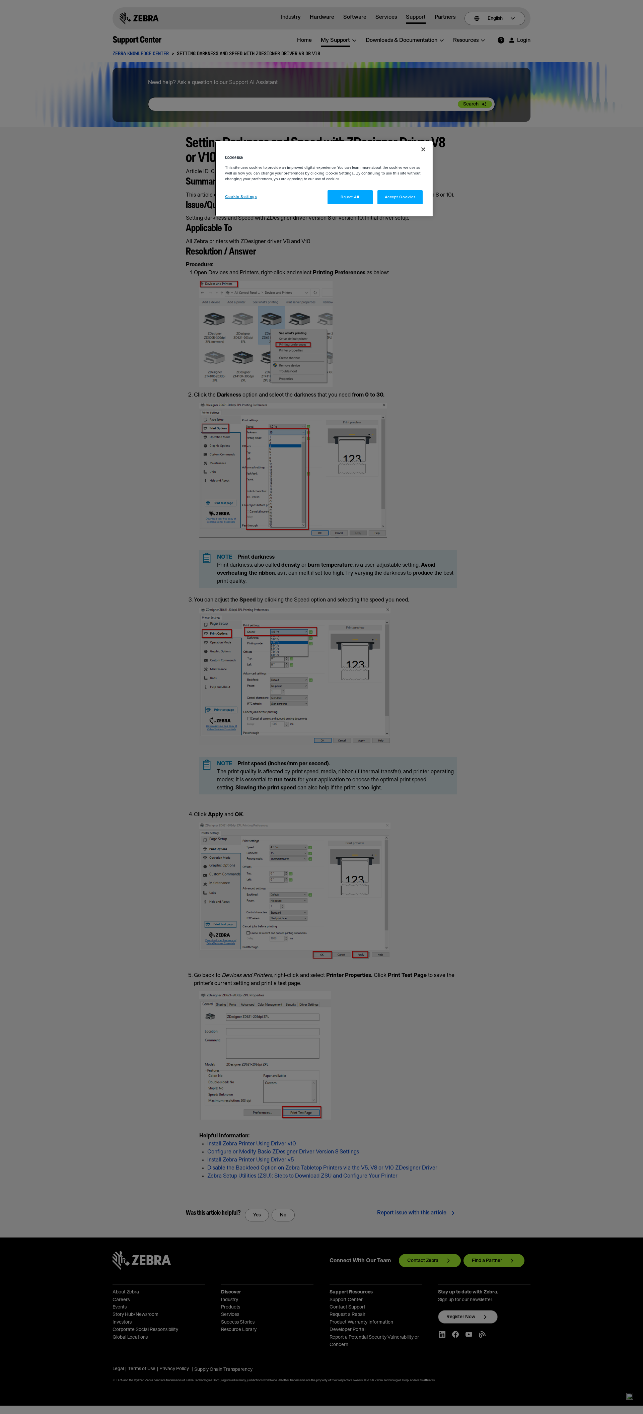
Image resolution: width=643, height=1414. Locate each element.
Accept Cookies (400, 197)
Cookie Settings (241, 197)
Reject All (350, 197)
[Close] (423, 149)
